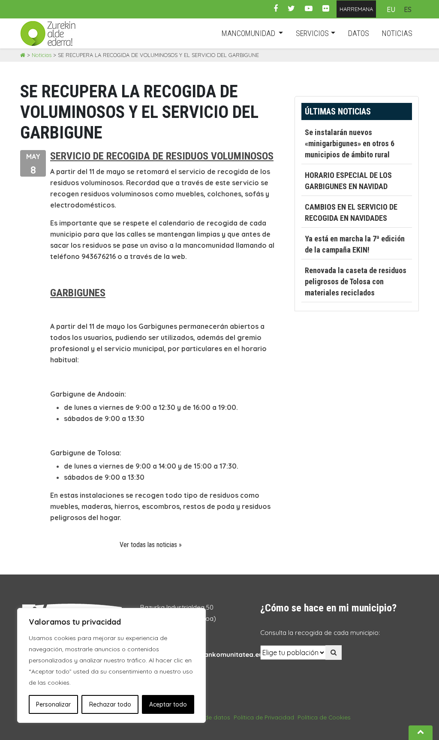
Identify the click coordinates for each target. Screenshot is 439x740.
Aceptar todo (168, 704)
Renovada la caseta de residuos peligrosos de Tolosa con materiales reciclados (355, 281)
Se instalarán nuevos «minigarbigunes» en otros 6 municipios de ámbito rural (349, 143)
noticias (397, 33)
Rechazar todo (110, 704)
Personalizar (53, 704)
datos (358, 33)
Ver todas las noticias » (151, 545)
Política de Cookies (324, 717)
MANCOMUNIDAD (249, 33)
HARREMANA (356, 9)
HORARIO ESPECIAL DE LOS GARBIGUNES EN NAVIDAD (348, 181)
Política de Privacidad (264, 717)
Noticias (41, 54)
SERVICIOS (312, 33)
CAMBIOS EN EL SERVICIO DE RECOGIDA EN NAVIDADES (351, 212)
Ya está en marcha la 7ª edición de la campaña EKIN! (355, 244)
